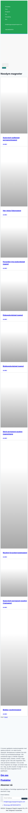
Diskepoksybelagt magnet (13, 315)
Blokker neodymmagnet (12, 710)
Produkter (6, 780)
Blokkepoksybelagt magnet (13, 366)
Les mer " (5, 144)
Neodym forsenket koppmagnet (15, 553)
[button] (5, 65)
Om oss (4, 775)
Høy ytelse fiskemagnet (12, 211)
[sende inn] (24, 798)
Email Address (5, 794)
